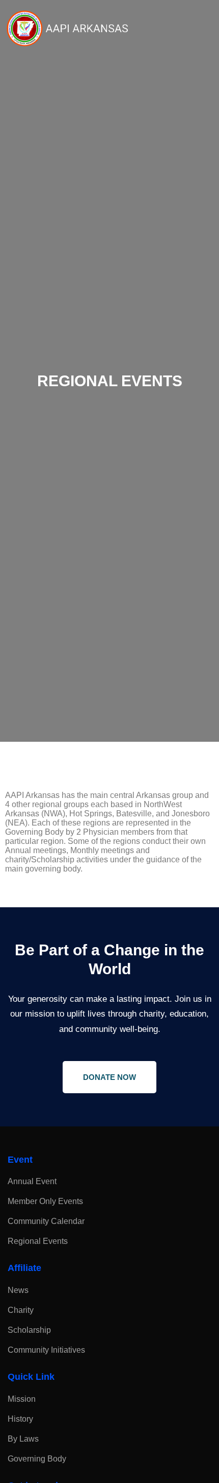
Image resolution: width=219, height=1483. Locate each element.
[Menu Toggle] (209, 28)
